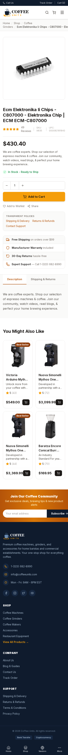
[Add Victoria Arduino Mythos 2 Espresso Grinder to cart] (26, 402)
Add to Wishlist (15, 206)
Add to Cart (36, 196)
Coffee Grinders (12, 618)
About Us (8, 660)
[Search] (47, 12)
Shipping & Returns (43, 279)
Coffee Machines (13, 612)
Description (14, 279)
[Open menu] (62, 12)
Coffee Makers (12, 624)
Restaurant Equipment (16, 636)
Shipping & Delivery (18, 220)
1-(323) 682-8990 (21, 566)
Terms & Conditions (14, 707)
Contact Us (9, 671)
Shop (17, 23)
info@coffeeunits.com (24, 574)
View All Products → (16, 642)
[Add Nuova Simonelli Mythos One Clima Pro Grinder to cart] (59, 402)
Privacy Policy (11, 713)
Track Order (46, 2)
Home (6, 23)
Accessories (10, 630)
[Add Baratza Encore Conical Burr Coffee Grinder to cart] (58, 473)
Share (34, 206)
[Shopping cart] (54, 12)
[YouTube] (32, 593)
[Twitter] (23, 593)
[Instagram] (15, 593)
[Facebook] (6, 593)
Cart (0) (61, 2)
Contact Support (16, 226)
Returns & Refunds (43, 220)
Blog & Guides (11, 666)
